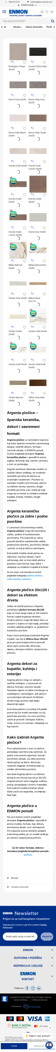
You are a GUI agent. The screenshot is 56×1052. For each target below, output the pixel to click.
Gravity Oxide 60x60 (34, 200)
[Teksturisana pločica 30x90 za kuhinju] (38, 151)
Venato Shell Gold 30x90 (36, 366)
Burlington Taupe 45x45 (17, 68)
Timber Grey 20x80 (18, 298)
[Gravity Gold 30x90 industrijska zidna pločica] (18, 151)
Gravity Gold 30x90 (18, 165)
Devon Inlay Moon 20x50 (17, 134)
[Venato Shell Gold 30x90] (38, 349)
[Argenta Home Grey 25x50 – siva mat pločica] (38, 217)
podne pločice (34, 575)
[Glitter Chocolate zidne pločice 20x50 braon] (38, 382)
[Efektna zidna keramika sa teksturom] (38, 84)
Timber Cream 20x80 (15, 333)
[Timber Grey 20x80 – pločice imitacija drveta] (18, 283)
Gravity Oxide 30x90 (15, 200)
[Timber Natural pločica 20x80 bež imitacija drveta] (18, 382)
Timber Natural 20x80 (16, 399)
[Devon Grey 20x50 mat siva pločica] (18, 84)
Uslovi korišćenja (21, 1000)
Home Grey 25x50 (37, 232)
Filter (14, 1046)
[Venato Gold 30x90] (18, 349)
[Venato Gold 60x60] (38, 316)
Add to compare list (13, 62)
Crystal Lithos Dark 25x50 (37, 68)
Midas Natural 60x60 (15, 266)
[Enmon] (7, 913)
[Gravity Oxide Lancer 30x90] (18, 217)
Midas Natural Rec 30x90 (37, 266)
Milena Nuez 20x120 (34, 299)
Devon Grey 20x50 (17, 99)
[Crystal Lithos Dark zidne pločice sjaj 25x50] (38, 51)
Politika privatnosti (39, 1000)
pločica (28, 854)
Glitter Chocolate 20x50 (36, 399)
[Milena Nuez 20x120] (38, 283)
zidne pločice (14, 579)
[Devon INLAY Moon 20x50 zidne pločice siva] (18, 117)
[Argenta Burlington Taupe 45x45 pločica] (18, 51)
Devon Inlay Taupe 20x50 (37, 134)
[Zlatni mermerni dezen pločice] (38, 250)
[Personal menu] (41, 11)
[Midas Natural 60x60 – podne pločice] (18, 250)
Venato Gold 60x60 (37, 331)
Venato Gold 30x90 (18, 364)
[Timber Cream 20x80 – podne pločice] (18, 316)
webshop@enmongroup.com (41, 2)
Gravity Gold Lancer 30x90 (35, 167)
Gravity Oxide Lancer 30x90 (15, 233)
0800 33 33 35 (14, 2)
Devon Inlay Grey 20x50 (36, 101)
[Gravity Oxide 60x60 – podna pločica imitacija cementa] (38, 184)
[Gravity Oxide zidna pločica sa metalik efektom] (18, 184)
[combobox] (24, 21)
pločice (27, 579)
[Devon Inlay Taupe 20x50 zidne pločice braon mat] (38, 117)
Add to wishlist (24, 62)
